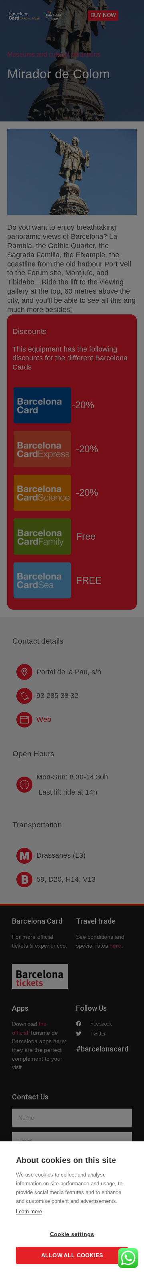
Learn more (29, 1211)
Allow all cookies (72, 1255)
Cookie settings (72, 1234)
